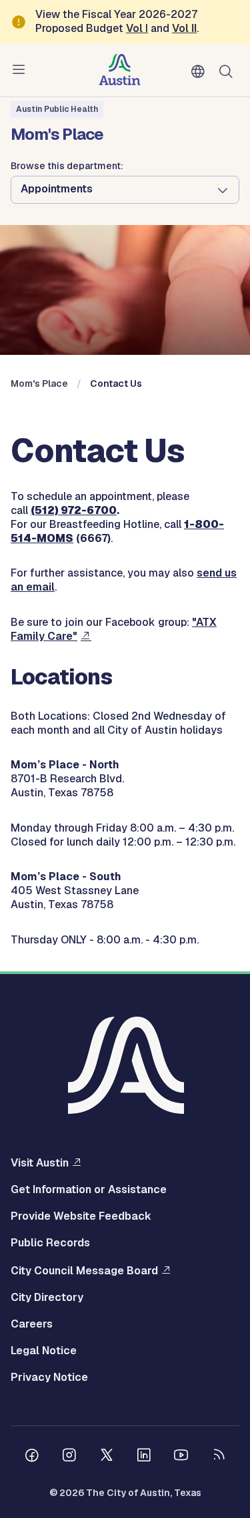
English (200, 72)
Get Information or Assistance (89, 1189)
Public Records (50, 1243)
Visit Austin (40, 1162)
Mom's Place (39, 383)
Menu (21, 70)
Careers (32, 1324)
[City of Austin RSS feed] (219, 1456)
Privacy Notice (49, 1377)
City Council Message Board (84, 1270)
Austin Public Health (57, 109)
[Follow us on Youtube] (181, 1456)
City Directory (47, 1297)
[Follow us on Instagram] (69, 1456)
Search (228, 70)
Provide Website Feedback (81, 1216)
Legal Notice (44, 1351)
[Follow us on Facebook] (32, 1456)
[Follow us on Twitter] (107, 1456)
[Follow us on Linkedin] (144, 1456)
